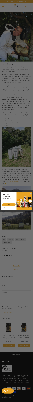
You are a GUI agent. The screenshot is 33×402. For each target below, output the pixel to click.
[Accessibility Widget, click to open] (30, 201)
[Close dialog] (30, 193)
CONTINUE (9, 204)
